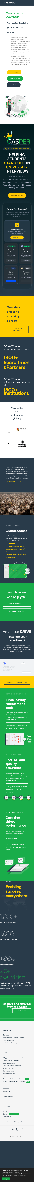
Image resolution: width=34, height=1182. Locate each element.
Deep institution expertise (12, 1066)
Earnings (6, 1035)
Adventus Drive (8, 1068)
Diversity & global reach (11, 1060)
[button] (14, 72)
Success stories (8, 1071)
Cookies (24, 1122)
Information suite (9, 1074)
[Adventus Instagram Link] (12, 1129)
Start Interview (11, 281)
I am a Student (8, 1096)
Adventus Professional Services (16, 1079)
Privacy (16, 1122)
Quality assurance (9, 1063)
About (5, 1111)
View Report (26, 281)
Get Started (17, 195)
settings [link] (23, 1175)
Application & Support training (13, 1038)
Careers (10, 1114)
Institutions (7, 1053)
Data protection (8, 1040)
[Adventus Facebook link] (17, 1129)
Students (6, 1092)
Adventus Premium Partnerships (16, 1081)
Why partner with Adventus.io (13, 1058)
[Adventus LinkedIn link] (22, 1129)
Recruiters (7, 1030)
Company (6, 1106)
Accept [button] (6, 1179)
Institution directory (10, 1043)
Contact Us (7, 1117)
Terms (9, 1122)
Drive (4, 1076)
